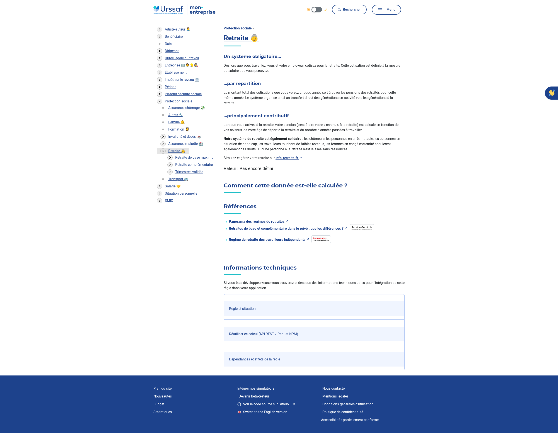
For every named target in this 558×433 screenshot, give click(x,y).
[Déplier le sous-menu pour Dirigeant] (159, 51)
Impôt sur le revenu (182, 80)
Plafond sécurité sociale (183, 94)
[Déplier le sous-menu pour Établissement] (159, 72)
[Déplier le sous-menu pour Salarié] (159, 186)
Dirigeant (172, 51)
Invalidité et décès (184, 136)
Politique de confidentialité (342, 412)
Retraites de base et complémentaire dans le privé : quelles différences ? (286, 228)
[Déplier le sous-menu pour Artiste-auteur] (159, 29)
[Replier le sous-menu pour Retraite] (163, 151)
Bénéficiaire (174, 36)
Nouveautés (162, 396)
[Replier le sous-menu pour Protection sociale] (159, 101)
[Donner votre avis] (551, 93)
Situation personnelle (181, 193)
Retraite (176, 151)
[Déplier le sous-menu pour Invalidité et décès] (163, 136)
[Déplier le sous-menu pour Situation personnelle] (159, 193)
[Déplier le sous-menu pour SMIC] (159, 200)
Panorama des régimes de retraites (256, 221)
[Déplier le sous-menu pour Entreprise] (159, 65)
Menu (390, 9)
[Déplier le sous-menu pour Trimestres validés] (170, 172)
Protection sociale (178, 101)
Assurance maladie (185, 144)
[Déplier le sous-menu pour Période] (159, 87)
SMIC (169, 201)
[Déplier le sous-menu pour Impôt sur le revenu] (159, 79)
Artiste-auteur (178, 29)
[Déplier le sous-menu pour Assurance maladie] (163, 143)
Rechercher (352, 9)
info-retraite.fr (287, 158)
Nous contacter (334, 388)
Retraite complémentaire (194, 165)
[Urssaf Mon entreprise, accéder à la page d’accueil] (184, 9)
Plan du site (162, 388)
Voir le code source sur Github (266, 404)
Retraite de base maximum (195, 157)
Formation (178, 129)
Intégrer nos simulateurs (255, 388)
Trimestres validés (189, 172)
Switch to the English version (265, 412)
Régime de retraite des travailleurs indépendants (267, 240)
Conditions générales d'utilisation (347, 404)
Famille (176, 122)
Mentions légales (335, 396)
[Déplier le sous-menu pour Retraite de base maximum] (170, 157)
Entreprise (181, 65)
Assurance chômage (186, 108)
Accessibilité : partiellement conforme (350, 420)
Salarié (173, 186)
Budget (158, 404)
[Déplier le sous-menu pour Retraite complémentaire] (170, 164)
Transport (178, 179)
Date (168, 44)
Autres (175, 115)
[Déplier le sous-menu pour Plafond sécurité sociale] (159, 94)
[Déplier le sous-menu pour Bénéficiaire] (159, 36)
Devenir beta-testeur (254, 396)
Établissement (176, 72)
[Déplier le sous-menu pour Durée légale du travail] (159, 58)
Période (170, 87)
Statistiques (162, 412)
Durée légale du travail (182, 58)
